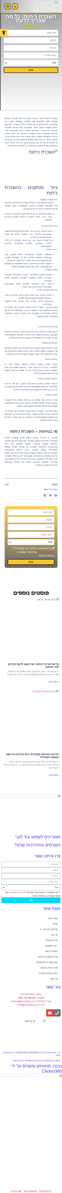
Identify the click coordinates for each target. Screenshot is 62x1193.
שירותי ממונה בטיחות (48, 956)
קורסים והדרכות (50, 929)
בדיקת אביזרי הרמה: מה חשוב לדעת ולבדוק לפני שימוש (33, 666)
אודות (55, 924)
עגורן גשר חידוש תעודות (47, 962)
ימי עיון (54, 935)
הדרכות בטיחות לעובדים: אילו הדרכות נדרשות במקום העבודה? (32, 756)
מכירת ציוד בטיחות (49, 967)
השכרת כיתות (51, 951)
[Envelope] (49, 1013)
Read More (54, 681)
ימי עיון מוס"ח (51, 940)
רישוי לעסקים (51, 946)
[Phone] (57, 1013)
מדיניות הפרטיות (45, 552)
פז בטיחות (44, 438)
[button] (7, 6)
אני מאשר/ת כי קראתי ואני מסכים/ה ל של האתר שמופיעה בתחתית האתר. (33, 552)
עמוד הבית (53, 918)
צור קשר (54, 978)
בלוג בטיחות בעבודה (48, 973)
